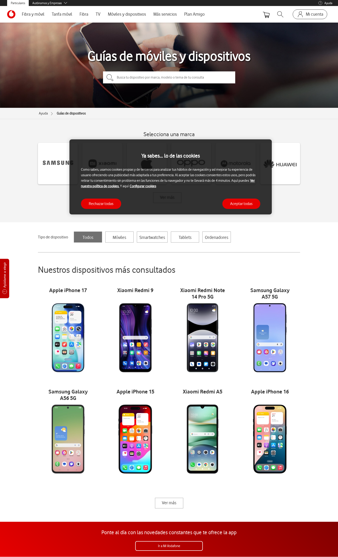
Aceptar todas (241, 203)
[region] (170, 177)
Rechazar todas (101, 203)
